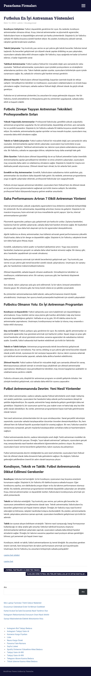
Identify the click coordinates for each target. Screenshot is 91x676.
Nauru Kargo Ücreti (15, 640)
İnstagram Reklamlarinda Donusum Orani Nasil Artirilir (26, 615)
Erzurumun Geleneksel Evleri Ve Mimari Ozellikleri (24, 607)
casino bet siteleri (12, 555)
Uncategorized (30, 23)
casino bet (8, 561)
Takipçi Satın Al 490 (15, 652)
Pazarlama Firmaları (20, 5)
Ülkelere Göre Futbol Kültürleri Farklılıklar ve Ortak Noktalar (56, 574)
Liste (9, 637)
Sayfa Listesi (12, 646)
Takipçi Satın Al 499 (15, 655)
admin (20, 23)
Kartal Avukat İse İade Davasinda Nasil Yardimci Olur (26, 611)
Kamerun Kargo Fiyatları (17, 634)
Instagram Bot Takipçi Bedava (19, 628)
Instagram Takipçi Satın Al (18, 631)
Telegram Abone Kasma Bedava (20, 658)
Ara (5, 587)
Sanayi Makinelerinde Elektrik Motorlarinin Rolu (23, 619)
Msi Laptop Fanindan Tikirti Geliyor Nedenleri (22, 603)
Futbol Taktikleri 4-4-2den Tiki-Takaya (23, 570)
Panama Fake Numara (16, 643)
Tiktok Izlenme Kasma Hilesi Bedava (22, 661)
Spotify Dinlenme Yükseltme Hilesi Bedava (25, 649)
